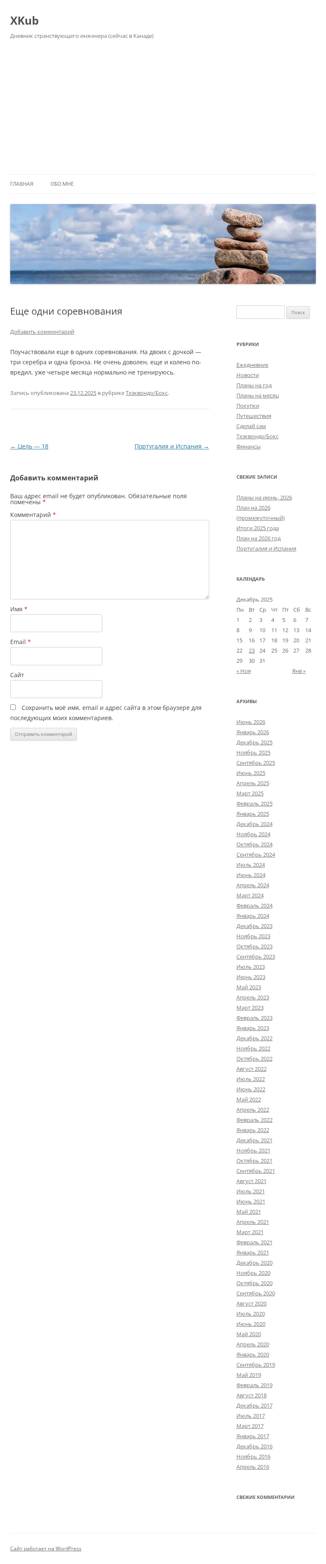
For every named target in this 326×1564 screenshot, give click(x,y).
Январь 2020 (252, 1354)
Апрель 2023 (252, 997)
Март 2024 (250, 895)
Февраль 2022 (254, 1120)
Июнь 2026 (250, 722)
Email (20, 642)
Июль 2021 (250, 1191)
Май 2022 (248, 1099)
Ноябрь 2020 (253, 1273)
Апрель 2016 (252, 1466)
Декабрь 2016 (254, 1446)
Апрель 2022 (252, 1109)
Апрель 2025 (252, 783)
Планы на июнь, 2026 (264, 497)
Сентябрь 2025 (255, 762)
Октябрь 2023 (254, 946)
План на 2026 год (258, 538)
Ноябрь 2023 (253, 936)
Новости (247, 375)
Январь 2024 (252, 916)
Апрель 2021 (252, 1222)
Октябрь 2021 (254, 1160)
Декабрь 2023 (254, 926)
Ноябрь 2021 (253, 1150)
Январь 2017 (252, 1436)
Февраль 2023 (254, 1018)
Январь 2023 (252, 1028)
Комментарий (33, 515)
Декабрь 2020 (254, 1262)
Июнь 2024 (250, 875)
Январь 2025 (252, 813)
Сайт (17, 675)
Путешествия (253, 416)
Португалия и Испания (172, 446)
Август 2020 (251, 1303)
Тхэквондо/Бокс (147, 393)
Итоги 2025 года (257, 528)
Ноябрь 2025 (253, 752)
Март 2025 (250, 793)
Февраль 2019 (254, 1385)
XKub (24, 20)
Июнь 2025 (250, 773)
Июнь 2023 (250, 977)
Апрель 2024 (252, 885)
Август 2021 (251, 1181)
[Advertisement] (163, 110)
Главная (22, 183)
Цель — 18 (29, 446)
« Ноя (243, 671)
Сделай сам (251, 426)
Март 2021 (250, 1232)
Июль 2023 (250, 967)
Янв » (299, 671)
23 (252, 650)
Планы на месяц (257, 395)
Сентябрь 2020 (255, 1293)
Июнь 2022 (250, 1089)
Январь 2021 (252, 1252)
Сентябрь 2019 (255, 1364)
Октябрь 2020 (254, 1283)
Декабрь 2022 (254, 1038)
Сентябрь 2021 (255, 1171)
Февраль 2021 (254, 1242)
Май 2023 (248, 987)
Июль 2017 (250, 1415)
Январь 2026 (252, 732)
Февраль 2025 (254, 803)
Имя (19, 609)
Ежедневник (252, 365)
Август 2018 (251, 1395)
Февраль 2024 (254, 905)
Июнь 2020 (250, 1324)
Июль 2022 (250, 1079)
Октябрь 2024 (254, 844)
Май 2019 (248, 1375)
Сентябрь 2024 (255, 854)
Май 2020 (248, 1334)
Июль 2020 (250, 1313)
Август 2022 (251, 1069)
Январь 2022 (252, 1130)
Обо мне (62, 183)
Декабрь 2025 (254, 742)
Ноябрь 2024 (253, 834)
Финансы (248, 446)
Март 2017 (250, 1426)
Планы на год (254, 385)
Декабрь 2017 (254, 1405)
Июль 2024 (250, 865)
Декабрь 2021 (254, 1140)
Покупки (247, 405)
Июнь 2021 (250, 1201)
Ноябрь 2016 (253, 1456)
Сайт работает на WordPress (46, 1548)
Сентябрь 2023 (255, 956)
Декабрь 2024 (254, 824)
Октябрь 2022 (254, 1058)
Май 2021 (248, 1211)
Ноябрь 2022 (253, 1048)
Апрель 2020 (252, 1344)
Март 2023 (250, 1007)
